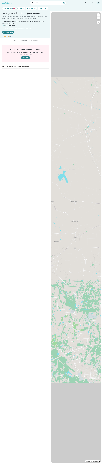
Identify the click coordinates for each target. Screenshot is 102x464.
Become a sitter (90, 3)
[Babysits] (7, 3)
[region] (76, 237)
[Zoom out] (98, 17)
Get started (25, 57)
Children (21, 8)
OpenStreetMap (94, 461)
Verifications (32, 8)
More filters (43, 8)
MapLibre (88, 461)
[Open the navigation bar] (98, 2)
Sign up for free (8, 32)
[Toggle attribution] (99, 461)
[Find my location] (98, 22)
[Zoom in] (98, 14)
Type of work (9, 8)
